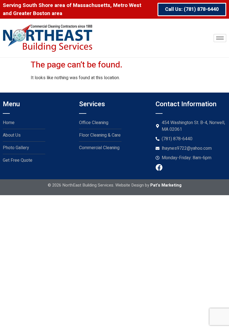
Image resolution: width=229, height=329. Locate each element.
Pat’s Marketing (166, 185)
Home (9, 122)
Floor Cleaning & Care (100, 135)
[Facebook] (159, 167)
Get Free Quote (17, 160)
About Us (12, 135)
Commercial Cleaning (99, 147)
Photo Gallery (16, 147)
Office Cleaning (93, 122)
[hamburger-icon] (220, 38)
